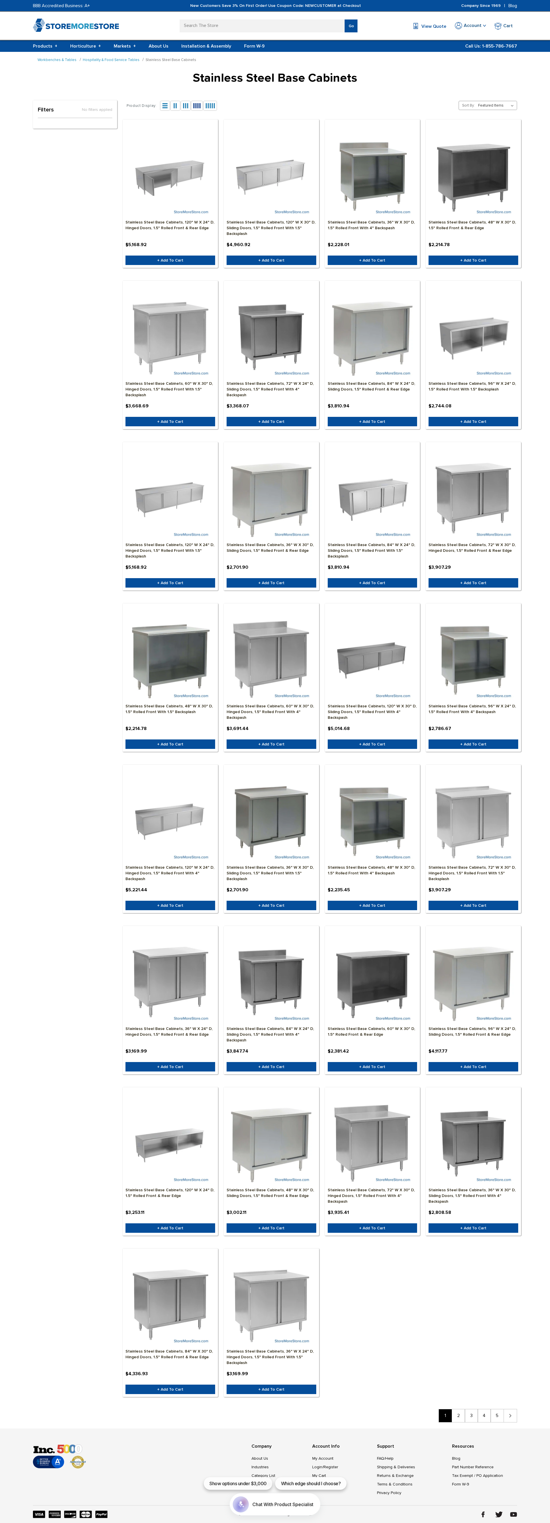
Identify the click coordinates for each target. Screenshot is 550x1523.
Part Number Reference (473, 1467)
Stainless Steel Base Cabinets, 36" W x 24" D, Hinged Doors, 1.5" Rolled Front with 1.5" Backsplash (270, 1357)
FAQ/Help (385, 1458)
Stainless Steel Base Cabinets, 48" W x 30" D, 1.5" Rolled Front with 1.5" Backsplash (169, 709)
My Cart (319, 1475)
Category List (263, 1475)
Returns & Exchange (395, 1475)
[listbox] (497, 105)
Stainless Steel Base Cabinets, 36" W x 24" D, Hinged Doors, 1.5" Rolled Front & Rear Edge (169, 1031)
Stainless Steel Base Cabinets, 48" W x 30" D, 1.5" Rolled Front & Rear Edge (472, 225)
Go (351, 25)
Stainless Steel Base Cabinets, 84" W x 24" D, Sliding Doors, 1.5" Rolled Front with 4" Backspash (270, 1034)
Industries (260, 1467)
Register (330, 1467)
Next (510, 1415)
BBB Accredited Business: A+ (61, 6)
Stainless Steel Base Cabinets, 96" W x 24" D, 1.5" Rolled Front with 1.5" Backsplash (472, 386)
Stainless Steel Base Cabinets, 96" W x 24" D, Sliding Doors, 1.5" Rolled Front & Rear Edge (472, 1031)
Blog (512, 6)
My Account (322, 1458)
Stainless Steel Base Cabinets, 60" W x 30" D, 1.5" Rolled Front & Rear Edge (371, 1031)
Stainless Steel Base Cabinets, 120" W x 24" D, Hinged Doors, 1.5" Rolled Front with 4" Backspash (169, 873)
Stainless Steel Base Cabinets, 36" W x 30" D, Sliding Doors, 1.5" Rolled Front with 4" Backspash (472, 1196)
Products (45, 46)
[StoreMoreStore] (76, 26)
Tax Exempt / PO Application (477, 1475)
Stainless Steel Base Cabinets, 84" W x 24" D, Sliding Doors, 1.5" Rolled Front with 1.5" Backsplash (371, 550)
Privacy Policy (389, 1492)
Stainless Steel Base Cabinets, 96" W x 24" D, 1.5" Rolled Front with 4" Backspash (472, 709)
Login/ (317, 1467)
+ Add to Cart (170, 260)
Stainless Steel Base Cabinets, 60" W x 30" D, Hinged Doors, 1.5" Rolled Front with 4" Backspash (270, 712)
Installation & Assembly (206, 46)
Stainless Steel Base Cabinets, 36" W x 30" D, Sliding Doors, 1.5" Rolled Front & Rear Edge (270, 547)
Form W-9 (254, 46)
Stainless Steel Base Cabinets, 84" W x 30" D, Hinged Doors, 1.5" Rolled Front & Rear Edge (169, 1354)
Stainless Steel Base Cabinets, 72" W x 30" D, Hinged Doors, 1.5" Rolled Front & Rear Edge (472, 547)
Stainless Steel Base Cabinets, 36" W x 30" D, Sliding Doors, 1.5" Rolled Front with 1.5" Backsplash (270, 873)
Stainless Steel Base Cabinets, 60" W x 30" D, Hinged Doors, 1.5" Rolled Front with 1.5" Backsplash (169, 389)
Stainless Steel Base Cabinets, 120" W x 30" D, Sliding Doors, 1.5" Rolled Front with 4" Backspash (372, 712)
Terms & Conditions (394, 1484)
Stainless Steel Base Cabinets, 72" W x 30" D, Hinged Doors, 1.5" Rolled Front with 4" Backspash (371, 1196)
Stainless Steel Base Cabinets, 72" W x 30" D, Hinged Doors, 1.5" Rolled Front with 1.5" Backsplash (472, 873)
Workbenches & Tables (57, 60)
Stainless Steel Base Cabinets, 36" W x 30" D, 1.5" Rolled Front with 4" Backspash (371, 225)
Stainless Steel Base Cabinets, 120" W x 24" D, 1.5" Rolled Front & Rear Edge (169, 1193)
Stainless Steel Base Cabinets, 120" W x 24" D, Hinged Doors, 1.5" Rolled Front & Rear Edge (169, 225)
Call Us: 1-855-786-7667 (491, 46)
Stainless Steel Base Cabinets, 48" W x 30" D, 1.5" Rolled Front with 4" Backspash (371, 870)
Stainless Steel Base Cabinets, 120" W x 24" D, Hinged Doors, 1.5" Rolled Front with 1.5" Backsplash (169, 550)
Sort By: (468, 105)
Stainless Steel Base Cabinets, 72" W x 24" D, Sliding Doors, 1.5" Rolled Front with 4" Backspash (270, 389)
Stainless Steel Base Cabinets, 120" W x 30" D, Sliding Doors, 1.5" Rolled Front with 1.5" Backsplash (271, 228)
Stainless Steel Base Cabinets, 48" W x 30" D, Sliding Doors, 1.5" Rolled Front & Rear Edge (270, 1193)
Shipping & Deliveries (396, 1467)
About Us (158, 46)
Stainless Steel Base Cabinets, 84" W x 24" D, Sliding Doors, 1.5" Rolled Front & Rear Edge (371, 386)
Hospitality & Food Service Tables (111, 60)
